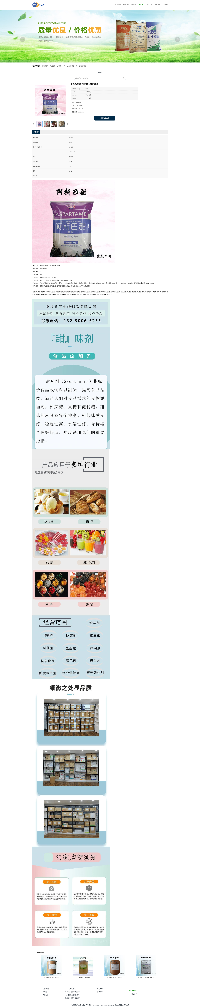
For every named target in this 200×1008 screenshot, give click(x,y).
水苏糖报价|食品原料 (83, 977)
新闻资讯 (100, 992)
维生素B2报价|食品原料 (51, 977)
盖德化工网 (125, 1005)
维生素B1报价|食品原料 (114, 977)
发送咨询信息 (104, 118)
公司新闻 (100, 989)
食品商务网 (118, 1005)
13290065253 (134, 990)
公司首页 (118, 4)
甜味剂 (59, 66)
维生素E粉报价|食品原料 (146, 977)
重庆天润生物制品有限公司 (79, 1005)
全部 (100, 73)
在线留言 (165, 4)
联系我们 (45, 995)
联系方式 (157, 4)
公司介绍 (126, 4)
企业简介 (45, 992)
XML (106, 1005)
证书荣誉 (149, 4)
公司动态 (134, 4)
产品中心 (72, 989)
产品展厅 (141, 4)
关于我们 (45, 989)
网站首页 (45, 66)
